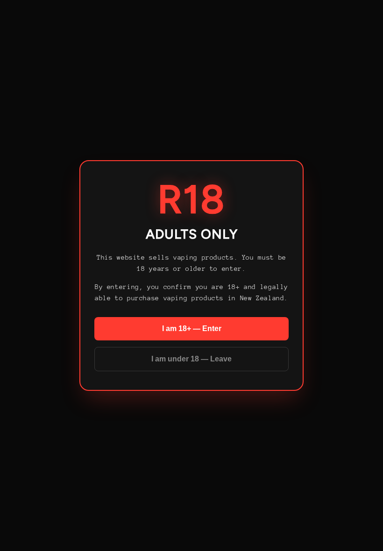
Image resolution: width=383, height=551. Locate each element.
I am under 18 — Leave (191, 359)
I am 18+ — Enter (191, 328)
